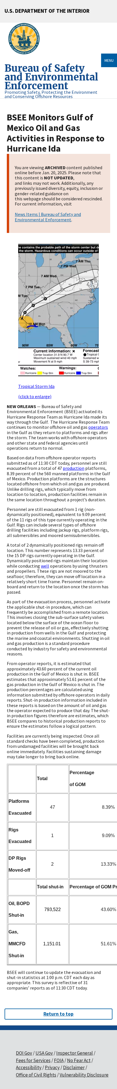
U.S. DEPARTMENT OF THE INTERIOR (47, 10)
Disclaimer (74, 1067)
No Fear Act (79, 1060)
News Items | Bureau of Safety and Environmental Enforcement (48, 216)
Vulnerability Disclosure (84, 1075)
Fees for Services (33, 1060)
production (73, 468)
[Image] (58, 310)
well (45, 566)
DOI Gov (24, 1053)
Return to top (58, 1014)
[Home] (26, 39)
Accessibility (28, 1067)
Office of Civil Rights (36, 1075)
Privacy (52, 1067)
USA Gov (44, 1053)
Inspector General (74, 1053)
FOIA (59, 1060)
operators (98, 427)
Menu (109, 60)
